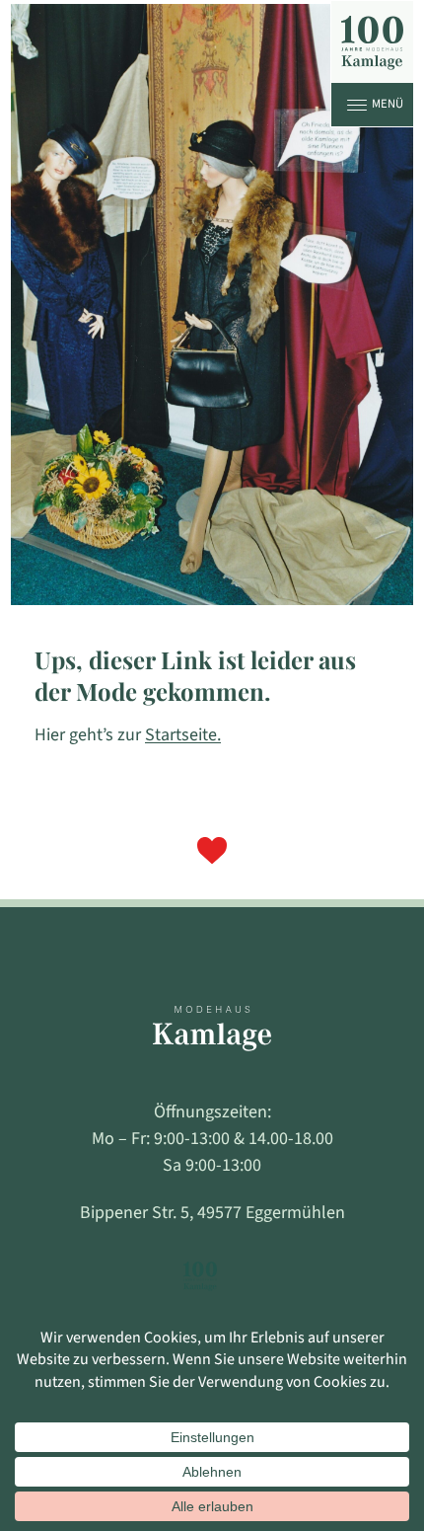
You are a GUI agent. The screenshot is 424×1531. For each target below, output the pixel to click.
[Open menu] (357, 104)
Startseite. (183, 735)
